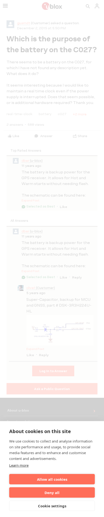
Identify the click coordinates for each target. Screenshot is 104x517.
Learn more (19, 465)
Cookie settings (52, 505)
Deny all (52, 492)
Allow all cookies (52, 479)
